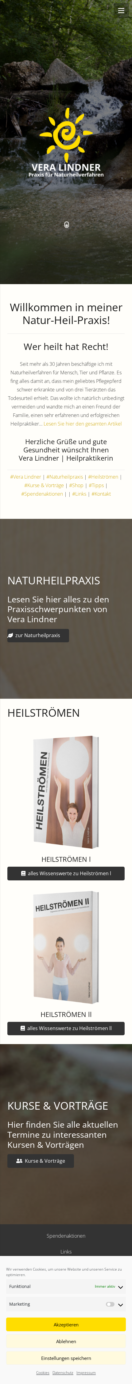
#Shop (76, 485)
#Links (79, 493)
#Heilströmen (103, 476)
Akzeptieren (66, 1325)
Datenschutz (62, 1372)
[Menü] (121, 10)
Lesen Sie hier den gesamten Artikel (83, 423)
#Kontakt (101, 493)
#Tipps (96, 485)
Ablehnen (66, 1341)
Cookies (42, 1372)
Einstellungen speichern (66, 1358)
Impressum (86, 1372)
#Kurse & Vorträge (44, 485)
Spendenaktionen (66, 1235)
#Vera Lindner (25, 476)
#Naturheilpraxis (64, 476)
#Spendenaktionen (42, 493)
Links (66, 1251)
